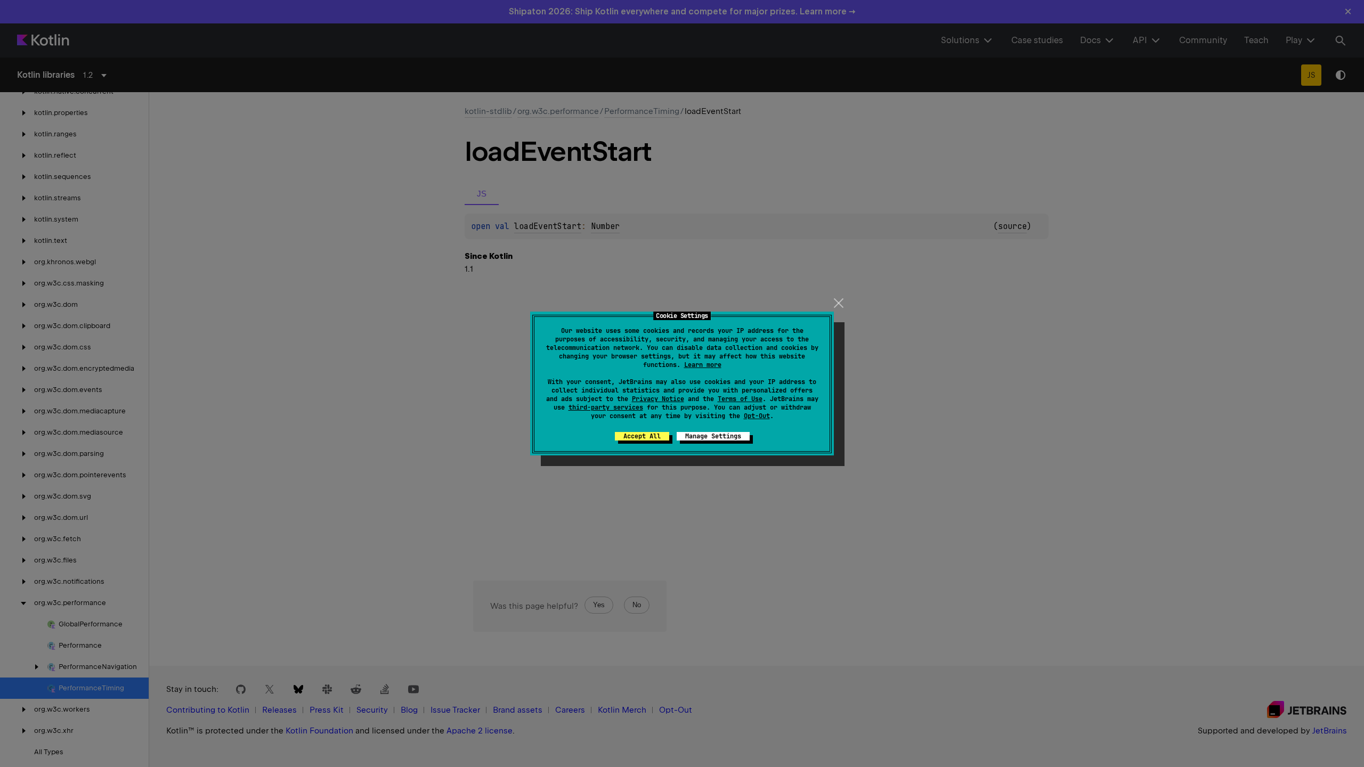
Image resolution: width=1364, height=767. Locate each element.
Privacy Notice (658, 399)
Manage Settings (713, 436)
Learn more (702, 365)
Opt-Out (757, 416)
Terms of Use (740, 399)
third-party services (606, 407)
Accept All (642, 436)
